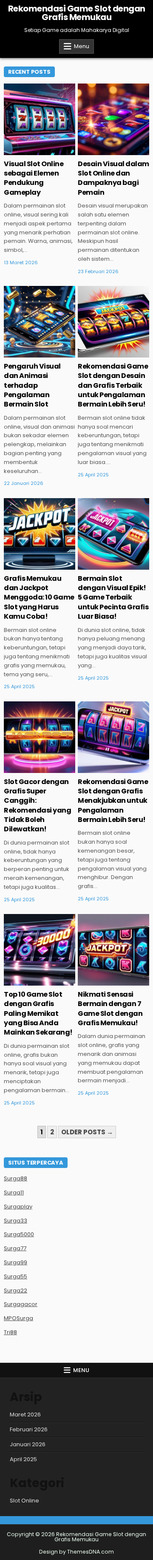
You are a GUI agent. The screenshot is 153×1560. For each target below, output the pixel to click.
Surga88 (15, 1178)
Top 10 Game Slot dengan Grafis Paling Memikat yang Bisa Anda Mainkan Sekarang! (38, 1013)
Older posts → (87, 1131)
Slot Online (24, 1501)
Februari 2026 (29, 1429)
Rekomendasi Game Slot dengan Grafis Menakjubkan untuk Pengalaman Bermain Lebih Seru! (113, 801)
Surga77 (15, 1248)
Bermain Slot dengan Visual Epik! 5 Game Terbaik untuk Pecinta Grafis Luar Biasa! (113, 598)
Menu (81, 46)
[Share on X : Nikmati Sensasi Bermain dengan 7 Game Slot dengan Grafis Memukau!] (95, 981)
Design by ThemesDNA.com (76, 1551)
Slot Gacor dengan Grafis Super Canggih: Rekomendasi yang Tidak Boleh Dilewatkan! (37, 805)
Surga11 (14, 1192)
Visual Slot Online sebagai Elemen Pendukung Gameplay (33, 178)
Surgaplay (18, 1206)
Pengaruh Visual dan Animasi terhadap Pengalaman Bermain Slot (32, 385)
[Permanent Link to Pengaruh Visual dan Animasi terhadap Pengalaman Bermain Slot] (39, 322)
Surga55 (15, 1276)
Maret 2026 (25, 1414)
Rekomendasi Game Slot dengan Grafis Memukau (76, 13)
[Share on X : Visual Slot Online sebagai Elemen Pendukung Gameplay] (21, 150)
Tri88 (10, 1332)
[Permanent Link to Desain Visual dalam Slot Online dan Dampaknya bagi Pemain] (113, 119)
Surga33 (15, 1221)
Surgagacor (20, 1304)
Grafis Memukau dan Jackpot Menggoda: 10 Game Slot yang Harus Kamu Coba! (39, 598)
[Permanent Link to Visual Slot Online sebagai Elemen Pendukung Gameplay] (39, 119)
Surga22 (15, 1290)
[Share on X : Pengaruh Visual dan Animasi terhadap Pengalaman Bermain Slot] (21, 353)
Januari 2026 (27, 1444)
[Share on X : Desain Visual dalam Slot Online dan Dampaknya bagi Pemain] (95, 150)
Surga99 (15, 1262)
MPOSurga (18, 1318)
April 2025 (23, 1459)
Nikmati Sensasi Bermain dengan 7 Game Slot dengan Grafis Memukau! (110, 1008)
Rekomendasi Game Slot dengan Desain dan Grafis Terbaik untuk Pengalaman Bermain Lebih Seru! (113, 385)
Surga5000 (19, 1234)
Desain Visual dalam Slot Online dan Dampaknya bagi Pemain (113, 178)
